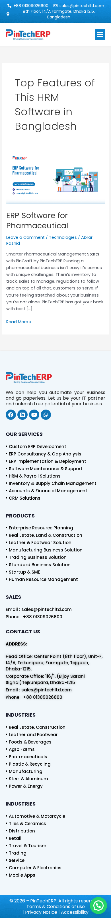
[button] (100, 34)
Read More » (18, 321)
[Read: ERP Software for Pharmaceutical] (55, 178)
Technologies (63, 237)
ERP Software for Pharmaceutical (37, 220)
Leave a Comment (25, 237)
